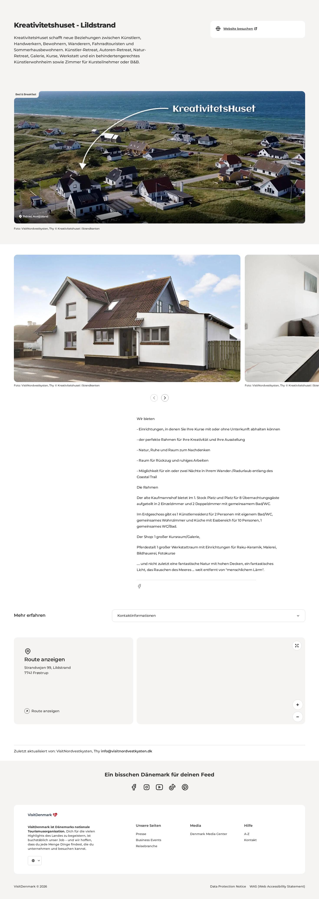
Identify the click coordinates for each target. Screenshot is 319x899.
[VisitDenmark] (43, 815)
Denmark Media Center (208, 834)
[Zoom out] (298, 717)
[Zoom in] (298, 704)
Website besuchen (238, 29)
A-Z (246, 834)
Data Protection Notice (228, 886)
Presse (141, 834)
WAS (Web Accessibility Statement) (277, 886)
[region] (221, 680)
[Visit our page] (146, 787)
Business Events (148, 840)
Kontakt (250, 840)
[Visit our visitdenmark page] (159, 787)
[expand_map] (297, 645)
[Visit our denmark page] (134, 787)
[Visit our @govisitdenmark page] (172, 787)
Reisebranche (146, 846)
